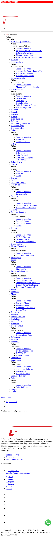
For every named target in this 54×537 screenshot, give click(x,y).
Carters (14, 178)
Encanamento (21, 194)
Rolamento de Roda (24, 335)
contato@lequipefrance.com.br (18, 473)
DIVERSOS (21, 353)
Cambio (14, 164)
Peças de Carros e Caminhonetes (29, 51)
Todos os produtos (23, 48)
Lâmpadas (15, 292)
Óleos (13, 392)
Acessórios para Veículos (21, 41)
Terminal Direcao (23, 239)
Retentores (15, 323)
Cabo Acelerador (23, 155)
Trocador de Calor (18, 376)
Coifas (13, 180)
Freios (13, 260)
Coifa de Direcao (23, 237)
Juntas (13, 289)
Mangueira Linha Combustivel (28, 283)
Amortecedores (17, 62)
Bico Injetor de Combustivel (27, 285)
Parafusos (15, 312)
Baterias (14, 116)
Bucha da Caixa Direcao (26, 242)
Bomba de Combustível (20, 123)
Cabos (13, 144)
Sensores (14, 339)
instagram (10, 482)
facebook (9, 477)
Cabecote (14, 130)
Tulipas (14, 389)
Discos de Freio (17, 244)
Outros (18, 226)
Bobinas (14, 121)
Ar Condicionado (18, 78)
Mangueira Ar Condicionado (27, 87)
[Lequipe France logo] (10, 24)
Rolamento (15, 337)
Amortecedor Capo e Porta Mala (29, 71)
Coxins (14, 210)
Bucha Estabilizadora (24, 351)
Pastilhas (14, 314)
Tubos (13, 378)
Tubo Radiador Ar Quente (26, 105)
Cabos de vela (16, 162)
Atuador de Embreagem (25, 369)
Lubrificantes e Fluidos (25, 53)
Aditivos (14, 60)
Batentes (14, 114)
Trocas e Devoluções (14, 459)
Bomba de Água (17, 126)
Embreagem (16, 257)
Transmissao (16, 360)
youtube (9, 486)
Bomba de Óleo (17, 128)
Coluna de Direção (18, 182)
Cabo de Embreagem (24, 157)
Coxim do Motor (22, 221)
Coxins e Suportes (18, 212)
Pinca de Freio (22, 269)
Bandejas (14, 112)
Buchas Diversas (22, 355)
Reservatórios (16, 321)
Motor (13, 294)
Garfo (18, 176)
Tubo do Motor (22, 387)
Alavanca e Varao (23, 373)
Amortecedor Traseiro (24, 73)
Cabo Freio (20, 153)
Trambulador (16, 358)
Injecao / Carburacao (19, 271)
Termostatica (21, 98)
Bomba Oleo (21, 310)
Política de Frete (12, 455)
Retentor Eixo (21, 371)
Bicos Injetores (17, 119)
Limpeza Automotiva (24, 55)
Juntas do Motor (22, 305)
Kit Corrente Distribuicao (26, 207)
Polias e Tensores (18, 317)
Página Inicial (11, 402)
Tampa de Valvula (23, 142)
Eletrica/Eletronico (18, 246)
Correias (14, 196)
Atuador (14, 110)
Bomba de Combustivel (25, 287)
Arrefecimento (16, 89)
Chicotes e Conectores (25, 255)
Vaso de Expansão (23, 107)
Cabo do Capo (22, 160)
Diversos (19, 173)
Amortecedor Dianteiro (25, 76)
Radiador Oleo (22, 103)
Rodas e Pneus (17, 326)
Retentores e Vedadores (25, 308)
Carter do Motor (22, 303)
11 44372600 (6, 397)
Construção (15, 185)
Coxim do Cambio (23, 223)
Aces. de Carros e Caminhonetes (29, 57)
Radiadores (15, 319)
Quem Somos (11, 457)
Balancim (20, 139)
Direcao (14, 228)
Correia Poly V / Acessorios (27, 205)
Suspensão (15, 342)
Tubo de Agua (21, 101)
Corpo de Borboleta (24, 280)
